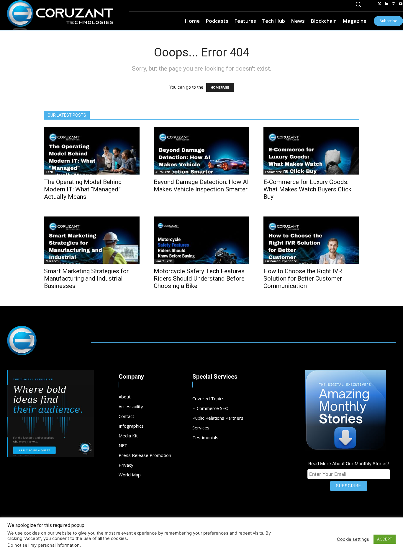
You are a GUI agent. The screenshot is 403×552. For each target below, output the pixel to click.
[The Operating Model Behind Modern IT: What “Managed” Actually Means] (92, 151)
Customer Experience (281, 261)
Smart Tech (163, 261)
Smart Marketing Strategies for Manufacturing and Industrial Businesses (86, 278)
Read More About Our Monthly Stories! (348, 463)
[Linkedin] (386, 4)
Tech (49, 172)
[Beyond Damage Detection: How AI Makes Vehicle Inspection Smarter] (201, 151)
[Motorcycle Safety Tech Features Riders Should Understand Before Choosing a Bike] (201, 240)
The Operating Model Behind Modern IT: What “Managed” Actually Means (83, 189)
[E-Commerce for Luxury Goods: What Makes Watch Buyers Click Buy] (311, 151)
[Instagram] (393, 4)
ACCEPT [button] (384, 539)
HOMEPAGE (220, 87)
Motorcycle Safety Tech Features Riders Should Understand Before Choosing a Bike (199, 278)
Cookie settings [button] (353, 539)
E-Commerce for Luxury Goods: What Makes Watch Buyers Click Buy (307, 189)
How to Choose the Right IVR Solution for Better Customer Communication (302, 278)
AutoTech (162, 172)
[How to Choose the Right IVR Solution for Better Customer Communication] (311, 240)
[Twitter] (379, 4)
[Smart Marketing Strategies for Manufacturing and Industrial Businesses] (92, 240)
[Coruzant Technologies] (60, 15)
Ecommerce (273, 172)
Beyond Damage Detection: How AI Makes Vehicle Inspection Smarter (201, 185)
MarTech (52, 261)
